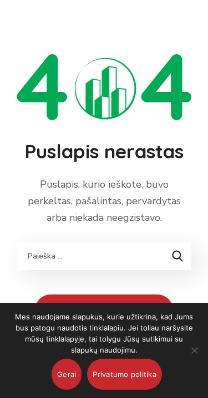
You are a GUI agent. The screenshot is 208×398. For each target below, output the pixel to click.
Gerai (66, 374)
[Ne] (194, 350)
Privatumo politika (124, 374)
